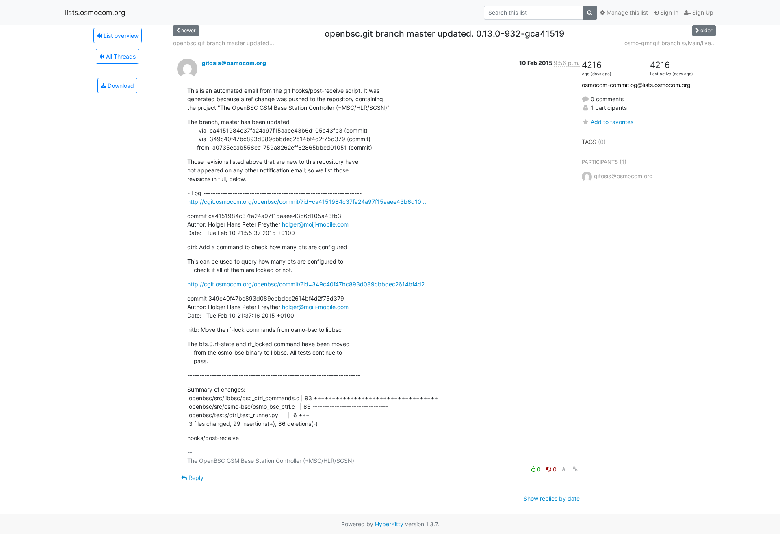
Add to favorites (612, 121)
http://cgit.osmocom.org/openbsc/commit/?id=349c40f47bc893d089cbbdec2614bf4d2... (308, 284)
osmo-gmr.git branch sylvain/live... (670, 42)
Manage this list (626, 12)
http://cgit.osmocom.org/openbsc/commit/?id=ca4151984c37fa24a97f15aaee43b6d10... (306, 201)
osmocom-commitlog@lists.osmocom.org (636, 84)
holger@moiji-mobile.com (315, 224)
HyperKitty (389, 524)
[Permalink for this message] (575, 469)
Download (120, 85)
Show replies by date (552, 498)
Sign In (668, 12)
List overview (120, 35)
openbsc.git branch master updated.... (224, 42)
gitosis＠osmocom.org (234, 62)
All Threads (120, 56)
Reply (195, 477)
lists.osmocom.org (95, 12)
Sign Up (702, 12)
